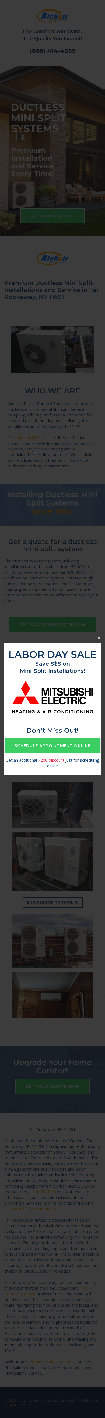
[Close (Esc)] (52, 637)
